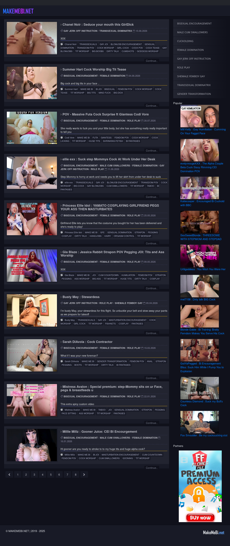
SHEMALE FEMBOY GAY (128, 303)
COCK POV (137, 47)
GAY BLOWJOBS (95, 185)
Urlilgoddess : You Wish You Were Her (203, 269)
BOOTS (78, 364)
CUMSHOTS (128, 51)
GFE (102, 232)
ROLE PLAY (134, 120)
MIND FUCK (105, 92)
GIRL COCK (123, 47)
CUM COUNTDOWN (108, 275)
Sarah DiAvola (72, 361)
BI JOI (99, 88)
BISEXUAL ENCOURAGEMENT (81, 75)
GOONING (128, 458)
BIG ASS (96, 278)
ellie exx (69, 182)
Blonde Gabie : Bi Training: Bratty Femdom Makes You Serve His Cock (202, 331)
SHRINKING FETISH (113, 140)
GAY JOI (104, 44)
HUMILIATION (128, 275)
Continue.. (152, 60)
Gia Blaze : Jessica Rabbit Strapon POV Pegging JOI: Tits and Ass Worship (112, 254)
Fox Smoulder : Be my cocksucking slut (203, 435)
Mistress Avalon (72, 409)
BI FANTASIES (133, 140)
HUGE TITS (94, 140)
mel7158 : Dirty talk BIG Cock (197, 299)
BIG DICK (118, 92)
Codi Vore (69, 137)
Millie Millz (70, 454)
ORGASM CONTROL (124, 235)
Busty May (70, 319)
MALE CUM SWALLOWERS (115, 165)
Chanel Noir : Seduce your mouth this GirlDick (98, 24)
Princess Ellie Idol (73, 232)
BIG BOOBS (98, 51)
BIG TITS (91, 92)
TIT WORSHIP (82, 51)
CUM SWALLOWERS (117, 185)
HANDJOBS (96, 235)
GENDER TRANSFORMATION (112, 361)
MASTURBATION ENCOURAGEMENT (127, 319)
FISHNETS (110, 323)
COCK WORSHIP (105, 47)
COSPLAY (67, 235)
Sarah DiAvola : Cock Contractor (87, 341)
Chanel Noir (71, 44)
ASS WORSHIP (81, 278)
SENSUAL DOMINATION (119, 232)
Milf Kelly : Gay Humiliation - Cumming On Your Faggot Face (203, 131)
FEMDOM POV (125, 88)
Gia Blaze (69, 275)
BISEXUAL (109, 88)
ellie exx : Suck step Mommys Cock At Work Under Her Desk (108, 159)
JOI (94, 275)
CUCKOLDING (185, 41)
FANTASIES (137, 323)
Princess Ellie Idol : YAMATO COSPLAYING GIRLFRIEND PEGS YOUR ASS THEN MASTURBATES (110, 207)
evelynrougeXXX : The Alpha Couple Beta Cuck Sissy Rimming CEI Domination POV (201, 167)
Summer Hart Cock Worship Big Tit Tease (94, 69)
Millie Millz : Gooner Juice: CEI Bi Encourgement (99, 431)
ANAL (150, 361)
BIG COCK (79, 185)
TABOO (150, 185)
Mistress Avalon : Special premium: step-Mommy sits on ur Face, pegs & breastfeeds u (111, 388)
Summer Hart (71, 88)
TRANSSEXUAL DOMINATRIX (115, 30)
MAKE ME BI (86, 88)
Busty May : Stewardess (81, 296)
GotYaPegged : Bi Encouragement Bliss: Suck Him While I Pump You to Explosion (202, 367)
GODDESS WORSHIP (147, 51)
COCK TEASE (153, 47)
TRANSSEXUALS (88, 44)
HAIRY (107, 235)
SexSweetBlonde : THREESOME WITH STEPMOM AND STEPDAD (201, 237)
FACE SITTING (69, 413)
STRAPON (140, 232)
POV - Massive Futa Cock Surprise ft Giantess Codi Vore (105, 114)
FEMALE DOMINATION (112, 75)
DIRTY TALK (113, 51)
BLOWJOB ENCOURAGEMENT (126, 44)
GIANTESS (106, 137)
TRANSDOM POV (85, 47)
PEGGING (153, 232)
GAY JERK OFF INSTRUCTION (80, 30)
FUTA (95, 137)
